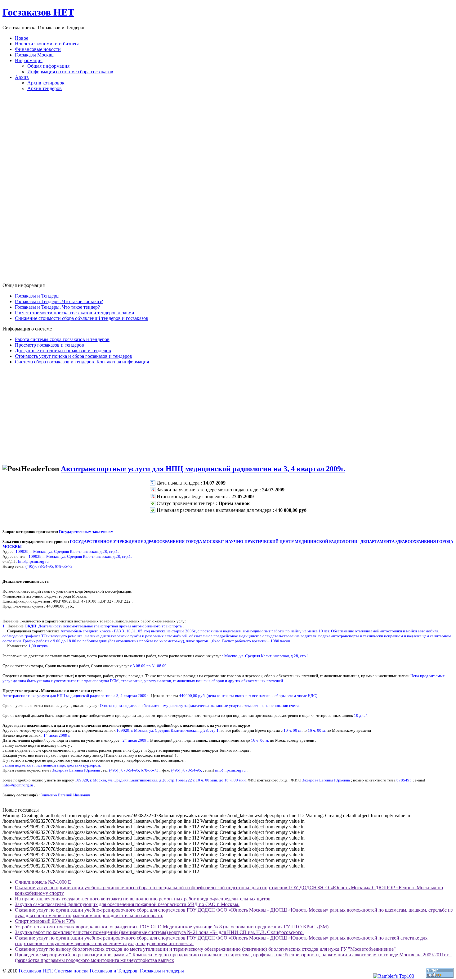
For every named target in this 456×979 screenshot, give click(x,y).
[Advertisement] (228, 189)
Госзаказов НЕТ (38, 12)
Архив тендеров (44, 88)
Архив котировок (46, 82)
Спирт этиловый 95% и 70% (45, 921)
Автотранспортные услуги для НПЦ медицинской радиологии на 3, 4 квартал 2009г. (203, 469)
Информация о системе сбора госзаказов (70, 71)
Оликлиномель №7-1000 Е (43, 882)
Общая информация (48, 66)
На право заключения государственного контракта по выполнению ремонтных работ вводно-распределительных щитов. (143, 898)
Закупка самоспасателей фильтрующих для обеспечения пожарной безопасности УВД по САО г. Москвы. (127, 904)
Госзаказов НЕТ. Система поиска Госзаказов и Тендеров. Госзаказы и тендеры (101, 970)
